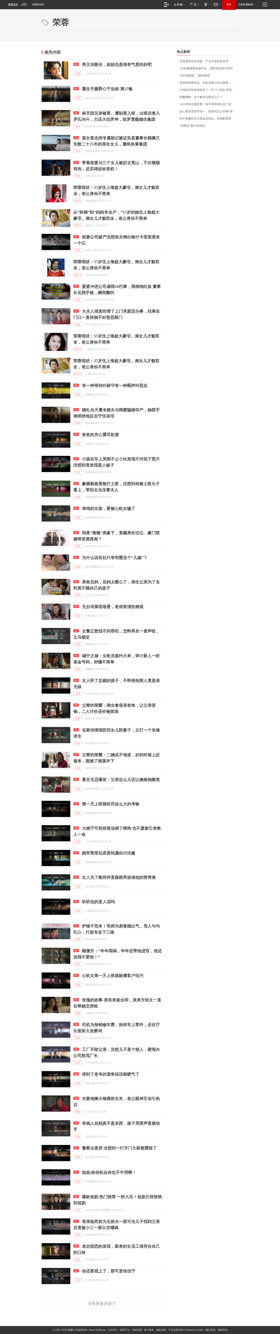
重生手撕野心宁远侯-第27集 (107, 89)
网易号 (77, 200)
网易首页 (13, 4)
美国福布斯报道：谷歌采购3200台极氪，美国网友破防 (209, 82)
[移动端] (166, 4)
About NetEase (97, 1329)
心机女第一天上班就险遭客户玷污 (112, 975)
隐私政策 (161, 1329)
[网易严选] (194, 4)
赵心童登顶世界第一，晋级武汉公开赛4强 (206, 111)
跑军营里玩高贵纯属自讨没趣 (108, 853)
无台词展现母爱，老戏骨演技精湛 (112, 606)
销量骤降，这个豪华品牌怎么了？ (201, 97)
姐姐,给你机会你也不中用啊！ (109, 1172)
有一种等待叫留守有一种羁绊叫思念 (115, 385)
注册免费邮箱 (245, 4)
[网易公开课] (179, 4)
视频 (77, 73)
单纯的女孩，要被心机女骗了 (108, 508)
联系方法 (125, 1329)
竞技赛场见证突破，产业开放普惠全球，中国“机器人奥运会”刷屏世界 (209, 61)
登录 (229, 4)
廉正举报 (210, 1329)
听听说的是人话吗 (98, 901)
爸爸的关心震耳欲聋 (100, 434)
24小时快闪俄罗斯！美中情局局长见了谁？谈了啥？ (209, 104)
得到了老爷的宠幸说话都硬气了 (110, 1074)
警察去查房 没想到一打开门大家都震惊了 (119, 1148)
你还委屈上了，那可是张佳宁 (108, 1271)
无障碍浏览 (38, 4)
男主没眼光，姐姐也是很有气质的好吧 (117, 64)
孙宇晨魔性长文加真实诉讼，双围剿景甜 (205, 118)
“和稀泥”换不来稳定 (192, 125)
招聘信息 (137, 1329)
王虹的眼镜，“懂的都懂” (195, 75)
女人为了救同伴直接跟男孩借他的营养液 (119, 877)
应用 (23, 4)
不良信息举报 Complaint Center (185, 1329)
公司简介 (113, 1329)
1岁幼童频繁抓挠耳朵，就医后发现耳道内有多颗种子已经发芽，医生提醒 (209, 68)
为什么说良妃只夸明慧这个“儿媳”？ (115, 557)
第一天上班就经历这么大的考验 (110, 804)
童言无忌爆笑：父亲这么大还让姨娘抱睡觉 (121, 779)
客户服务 (149, 1329)
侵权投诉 (223, 1329)
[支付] (206, 4)
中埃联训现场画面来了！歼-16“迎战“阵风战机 (209, 89)
